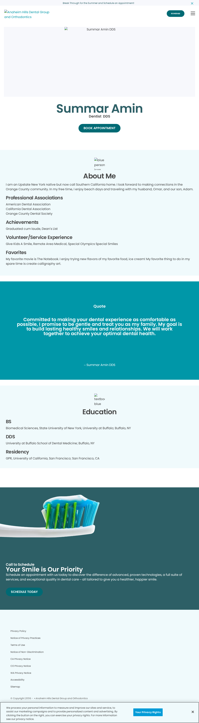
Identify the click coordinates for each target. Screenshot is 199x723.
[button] (193, 13)
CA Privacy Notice (20, 659)
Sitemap (15, 686)
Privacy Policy (18, 631)
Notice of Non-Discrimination (27, 652)
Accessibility (17, 679)
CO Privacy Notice (20, 666)
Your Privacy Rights (148, 712)
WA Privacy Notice (20, 673)
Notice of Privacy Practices (25, 638)
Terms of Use (17, 645)
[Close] (193, 711)
